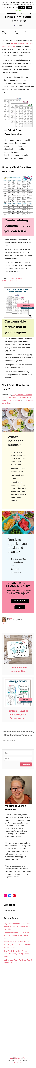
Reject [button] (29, 7)
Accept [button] (22, 7)
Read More (18, 10)
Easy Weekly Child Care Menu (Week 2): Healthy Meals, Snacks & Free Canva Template (17, 944)
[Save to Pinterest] (3, 536)
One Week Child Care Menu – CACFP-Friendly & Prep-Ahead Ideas (16, 953)
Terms (25, 1058)
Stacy (10, 618)
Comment (26, 764)
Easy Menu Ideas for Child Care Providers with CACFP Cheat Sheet (17, 935)
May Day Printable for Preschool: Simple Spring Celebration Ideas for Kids (17, 926)
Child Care (4, 623)
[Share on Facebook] (3, 532)
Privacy (10, 1058)
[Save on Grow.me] (3, 540)
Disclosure (18, 1058)
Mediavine (18, 1063)
